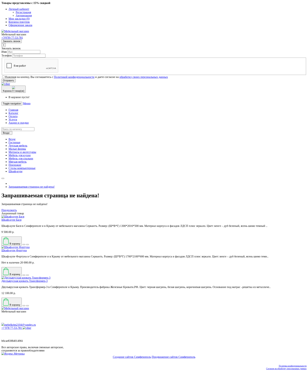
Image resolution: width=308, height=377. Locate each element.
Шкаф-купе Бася (11, 219)
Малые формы (17, 148)
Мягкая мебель (18, 161)
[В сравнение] (27, 244)
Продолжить (9, 210)
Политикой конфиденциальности (74, 76)
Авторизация (24, 15)
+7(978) (12, 37)
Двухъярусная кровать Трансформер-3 (24, 280)
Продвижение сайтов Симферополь (173, 356)
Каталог (13, 113)
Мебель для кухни (20, 155)
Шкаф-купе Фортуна (14, 250)
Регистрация (23, 12)
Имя (4, 51)
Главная (13, 109)
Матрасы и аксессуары (22, 152)
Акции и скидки (19, 122)
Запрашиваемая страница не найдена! (32, 186)
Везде (12, 139)
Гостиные (14, 142)
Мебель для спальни (21, 158)
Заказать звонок (11, 41)
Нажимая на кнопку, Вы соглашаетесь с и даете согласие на (86, 76)
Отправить (8, 80)
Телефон (6, 55)
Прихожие (15, 164)
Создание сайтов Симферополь (132, 356)
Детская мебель (18, 145)
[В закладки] (23, 244)
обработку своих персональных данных (143, 76)
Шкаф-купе (15, 171)
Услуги (13, 119)
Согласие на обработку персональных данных (286, 368)
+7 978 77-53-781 (11, 327)
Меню (26, 103)
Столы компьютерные (22, 168)
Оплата (13, 116)
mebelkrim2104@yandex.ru (20, 324)
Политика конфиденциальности (293, 366)
